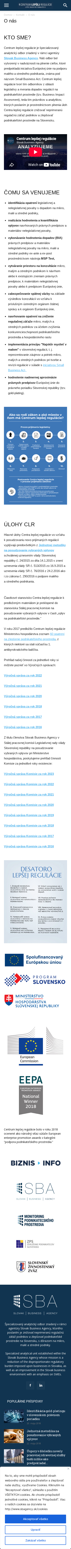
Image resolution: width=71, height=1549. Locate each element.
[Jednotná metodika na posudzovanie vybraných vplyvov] (14, 1436)
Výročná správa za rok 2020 (23, 696)
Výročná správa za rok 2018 (23, 706)
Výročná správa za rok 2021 (23, 685)
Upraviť (35, 1529)
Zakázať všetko (35, 1540)
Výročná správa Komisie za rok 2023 (29, 773)
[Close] (68, 1469)
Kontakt (20, 14)
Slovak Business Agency (21, 58)
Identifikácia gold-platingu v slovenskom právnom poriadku (46, 1415)
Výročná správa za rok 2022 (23, 675)
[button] (6, 5)
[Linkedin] (41, 1385)
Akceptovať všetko (35, 1519)
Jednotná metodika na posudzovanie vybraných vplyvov (44, 1435)
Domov (8, 14)
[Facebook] (30, 1385)
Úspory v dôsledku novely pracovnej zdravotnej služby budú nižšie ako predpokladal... (46, 1457)
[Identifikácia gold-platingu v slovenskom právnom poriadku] (14, 1416)
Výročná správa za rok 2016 (23, 727)
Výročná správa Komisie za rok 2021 (29, 794)
